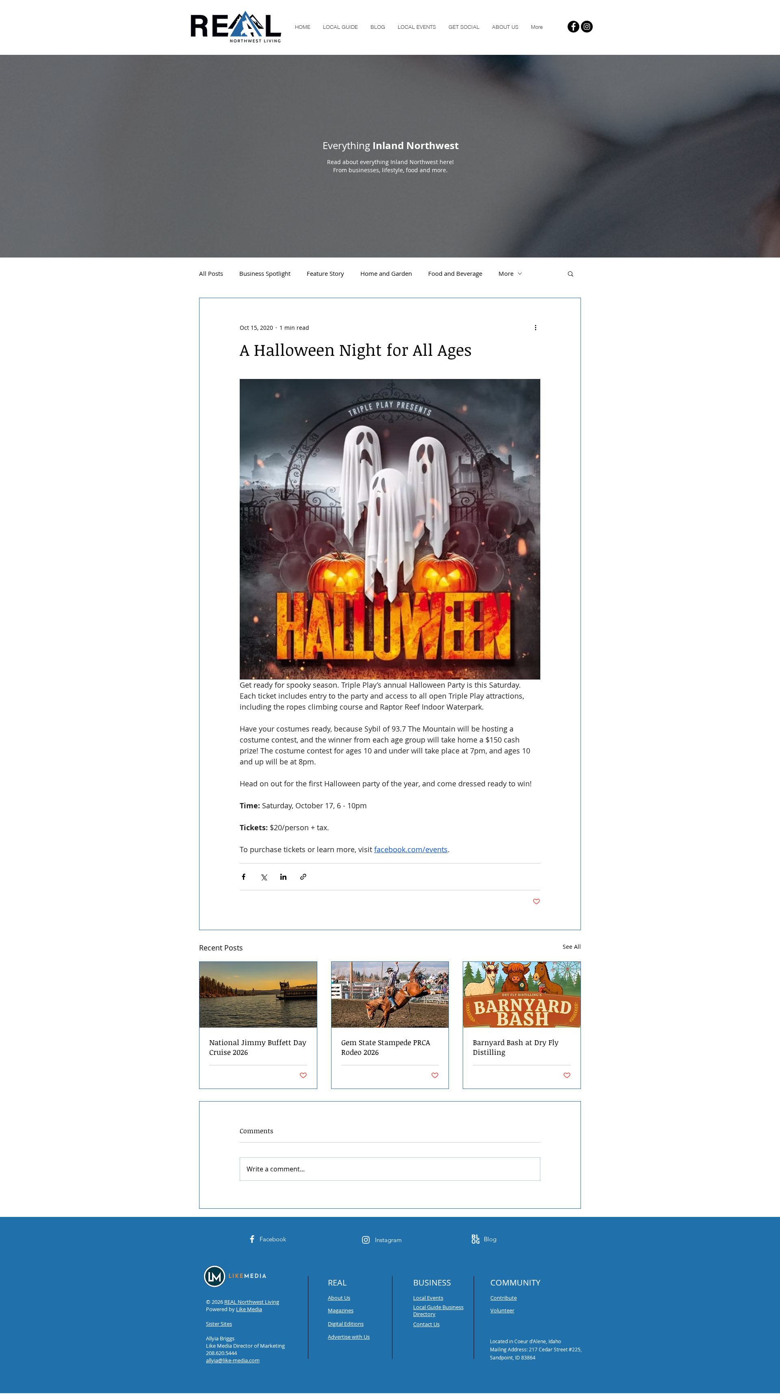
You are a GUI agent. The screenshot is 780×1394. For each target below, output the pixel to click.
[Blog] (475, 1239)
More (506, 273)
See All (572, 946)
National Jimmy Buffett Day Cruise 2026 (257, 1047)
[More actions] (535, 327)
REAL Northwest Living (251, 1301)
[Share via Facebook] (243, 877)
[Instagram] (587, 26)
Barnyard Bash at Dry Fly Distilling (516, 1047)
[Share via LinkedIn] (283, 877)
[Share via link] (303, 877)
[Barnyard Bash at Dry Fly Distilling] (522, 995)
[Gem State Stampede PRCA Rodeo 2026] (390, 995)
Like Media (249, 1309)
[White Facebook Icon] (252, 1239)
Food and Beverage (455, 273)
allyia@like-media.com (233, 1360)
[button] (570, 273)
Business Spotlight (264, 273)
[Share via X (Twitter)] (263, 877)
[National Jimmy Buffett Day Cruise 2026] (258, 995)
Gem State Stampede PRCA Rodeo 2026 (385, 1047)
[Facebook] (573, 26)
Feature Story (325, 273)
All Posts (211, 273)
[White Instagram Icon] (366, 1240)
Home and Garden (386, 273)
